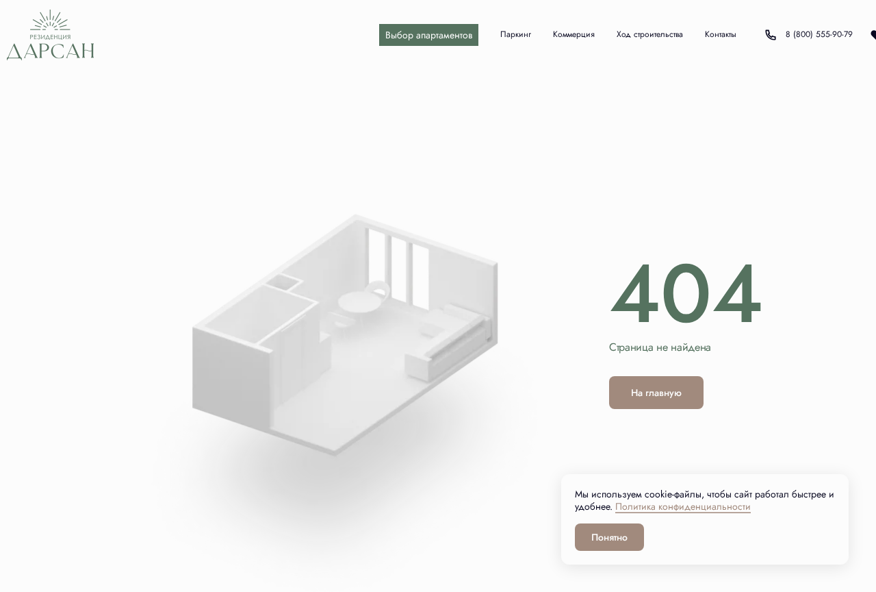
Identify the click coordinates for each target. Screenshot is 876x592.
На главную (656, 392)
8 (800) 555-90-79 (807, 35)
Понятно (609, 537)
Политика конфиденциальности (683, 506)
